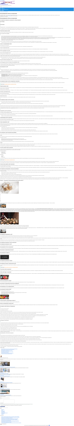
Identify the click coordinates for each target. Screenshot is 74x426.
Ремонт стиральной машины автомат (4, 373)
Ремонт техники (3, 412)
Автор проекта (3, 8)
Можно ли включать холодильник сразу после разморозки (7, 349)
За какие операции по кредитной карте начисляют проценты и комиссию (9, 419)
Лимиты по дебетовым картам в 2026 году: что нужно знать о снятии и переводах (10, 416)
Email (1, 398)
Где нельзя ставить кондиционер (5, 352)
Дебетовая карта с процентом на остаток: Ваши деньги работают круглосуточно (10, 421)
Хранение (2, 414)
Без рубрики (2, 409)
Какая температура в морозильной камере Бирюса (6, 350)
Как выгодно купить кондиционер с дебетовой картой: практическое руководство (10, 417)
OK (49, 425)
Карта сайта (2, 10)
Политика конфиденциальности (4, 9)
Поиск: (1, 407)
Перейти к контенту (2, 0)
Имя (0, 397)
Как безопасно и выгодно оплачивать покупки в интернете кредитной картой (9, 418)
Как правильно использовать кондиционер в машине (7, 351)
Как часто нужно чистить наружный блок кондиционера (6, 382)
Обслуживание (3, 411)
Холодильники (3, 413)
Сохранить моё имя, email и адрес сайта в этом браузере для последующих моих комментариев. (11, 405)
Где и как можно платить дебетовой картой (6, 420)
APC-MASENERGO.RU (4, 4)
